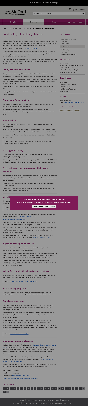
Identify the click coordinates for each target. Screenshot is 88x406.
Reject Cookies (50, 206)
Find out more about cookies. (63, 202)
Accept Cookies (37, 206)
